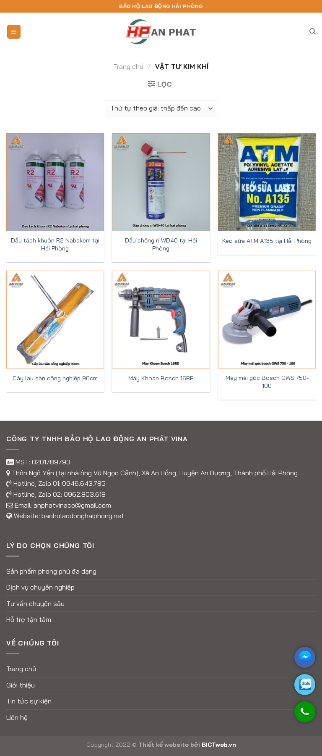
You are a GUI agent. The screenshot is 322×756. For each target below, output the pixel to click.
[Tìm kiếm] (312, 32)
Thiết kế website (163, 744)
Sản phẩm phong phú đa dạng (51, 571)
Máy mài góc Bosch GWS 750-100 (267, 382)
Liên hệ (17, 717)
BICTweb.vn (219, 744)
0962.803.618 (85, 494)
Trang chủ (128, 66)
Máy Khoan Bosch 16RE (160, 378)
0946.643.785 (84, 483)
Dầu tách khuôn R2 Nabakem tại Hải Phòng (55, 244)
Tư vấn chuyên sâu (35, 603)
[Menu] (14, 32)
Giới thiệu (20, 685)
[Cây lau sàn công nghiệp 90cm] (55, 320)
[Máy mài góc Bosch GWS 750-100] (267, 320)
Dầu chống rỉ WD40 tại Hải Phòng (161, 244)
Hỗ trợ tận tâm (28, 619)
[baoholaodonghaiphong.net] (161, 31)
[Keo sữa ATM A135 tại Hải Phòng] (267, 182)
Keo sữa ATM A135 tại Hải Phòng (267, 241)
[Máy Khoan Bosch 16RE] (161, 320)
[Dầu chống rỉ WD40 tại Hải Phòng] (161, 182)
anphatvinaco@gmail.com (72, 505)
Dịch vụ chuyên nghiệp (40, 587)
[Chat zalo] (304, 684)
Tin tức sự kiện (29, 701)
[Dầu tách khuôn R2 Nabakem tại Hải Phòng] (55, 182)
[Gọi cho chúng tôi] (304, 715)
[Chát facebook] (304, 657)
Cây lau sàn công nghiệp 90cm (55, 378)
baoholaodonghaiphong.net (83, 515)
